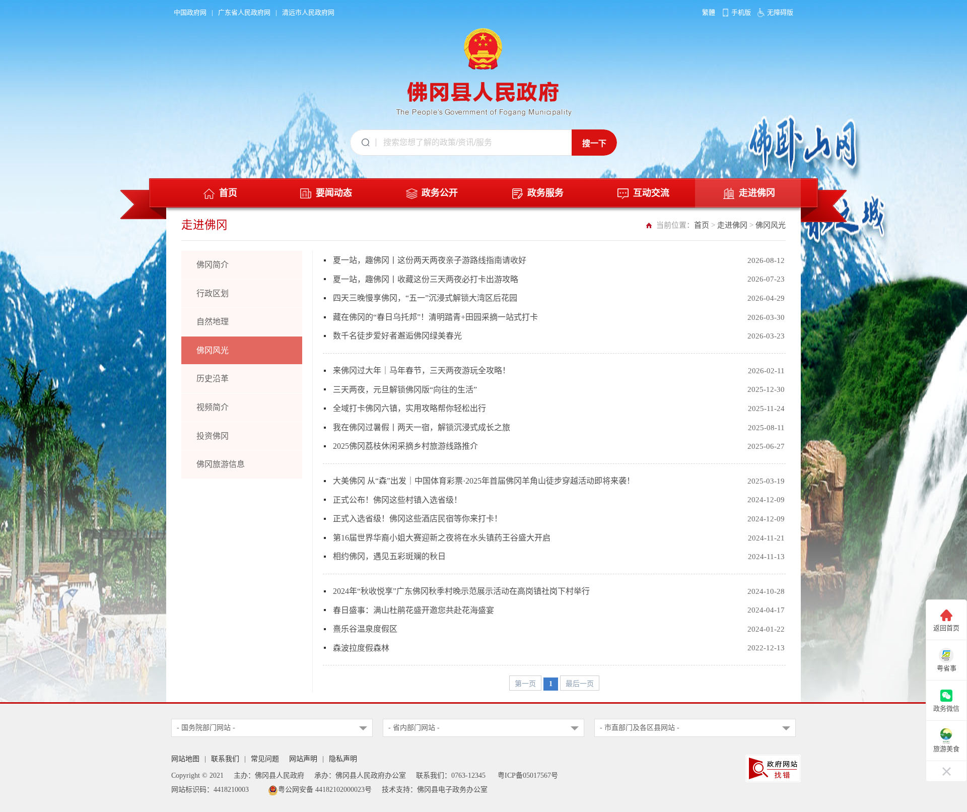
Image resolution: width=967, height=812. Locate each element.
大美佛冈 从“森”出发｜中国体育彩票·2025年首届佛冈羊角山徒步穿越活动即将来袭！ (484, 481)
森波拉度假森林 (361, 648)
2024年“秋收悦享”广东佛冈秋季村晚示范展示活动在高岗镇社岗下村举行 (461, 591)
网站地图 (185, 759)
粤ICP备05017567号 (528, 775)
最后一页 (580, 684)
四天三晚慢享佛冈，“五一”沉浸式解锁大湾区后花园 (425, 298)
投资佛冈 (212, 436)
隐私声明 (343, 759)
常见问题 (265, 759)
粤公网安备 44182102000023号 (325, 789)
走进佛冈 (732, 225)
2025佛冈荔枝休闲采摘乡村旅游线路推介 (405, 446)
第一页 (525, 684)
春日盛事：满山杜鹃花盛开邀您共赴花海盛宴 (413, 610)
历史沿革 (212, 378)
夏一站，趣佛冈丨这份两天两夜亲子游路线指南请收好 (429, 260)
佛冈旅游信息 (220, 464)
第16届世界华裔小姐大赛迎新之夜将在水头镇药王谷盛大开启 (441, 537)
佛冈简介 (212, 264)
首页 (701, 225)
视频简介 (212, 407)
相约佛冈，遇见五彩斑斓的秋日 (389, 556)
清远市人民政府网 (308, 12)
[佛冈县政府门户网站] (483, 70)
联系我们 (225, 759)
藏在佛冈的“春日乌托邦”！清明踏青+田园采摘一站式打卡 (435, 317)
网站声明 (303, 759)
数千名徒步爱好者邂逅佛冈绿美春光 (397, 335)
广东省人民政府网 (244, 12)
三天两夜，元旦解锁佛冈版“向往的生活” (405, 389)
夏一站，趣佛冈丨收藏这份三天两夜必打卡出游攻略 (425, 279)
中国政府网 (190, 12)
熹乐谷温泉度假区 (365, 629)
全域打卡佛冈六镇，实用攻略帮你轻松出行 (409, 408)
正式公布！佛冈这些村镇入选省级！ (397, 500)
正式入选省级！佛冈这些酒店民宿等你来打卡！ (417, 518)
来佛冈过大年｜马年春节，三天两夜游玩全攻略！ (421, 370)
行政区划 (212, 293)
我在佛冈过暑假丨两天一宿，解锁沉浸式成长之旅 (421, 427)
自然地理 (212, 321)
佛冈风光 (770, 225)
